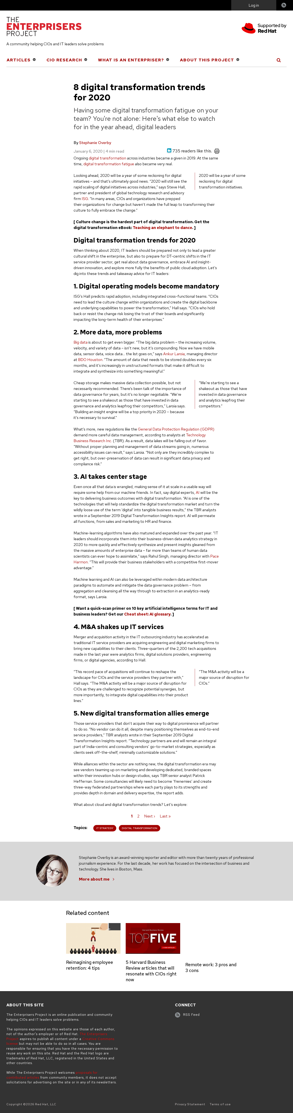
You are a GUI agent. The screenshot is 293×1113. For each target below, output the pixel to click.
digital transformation (107, 158)
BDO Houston (90, 359)
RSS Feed (191, 1015)
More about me (94, 879)
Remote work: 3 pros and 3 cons (210, 967)
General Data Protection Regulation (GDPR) (176, 429)
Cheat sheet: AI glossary (147, 614)
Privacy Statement (190, 1104)
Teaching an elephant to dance (162, 227)
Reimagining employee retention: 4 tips (89, 965)
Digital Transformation (139, 828)
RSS (284, 6)
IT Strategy (104, 828)
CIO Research (64, 60)
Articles (19, 60)
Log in (254, 5)
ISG (85, 198)
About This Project (207, 60)
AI (198, 492)
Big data (81, 342)
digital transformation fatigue (108, 163)
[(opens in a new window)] (264, 29)
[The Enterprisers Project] (44, 27)
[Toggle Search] (279, 60)
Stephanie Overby (95, 142)
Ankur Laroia (174, 353)
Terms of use (220, 1104)
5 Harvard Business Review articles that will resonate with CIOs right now (151, 971)
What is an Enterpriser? (131, 60)
